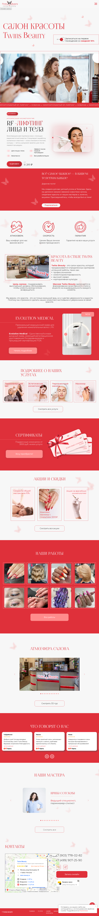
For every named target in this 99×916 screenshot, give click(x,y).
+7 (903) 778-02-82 (69, 855)
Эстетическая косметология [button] (35, 385)
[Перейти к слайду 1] (40, 693)
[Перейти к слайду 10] (56, 693)
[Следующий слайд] (84, 674)
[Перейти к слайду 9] (54, 693)
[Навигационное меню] (95, 4)
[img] (61, 391)
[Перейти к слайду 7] (51, 693)
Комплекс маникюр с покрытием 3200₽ (49, 514)
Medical (45, 318)
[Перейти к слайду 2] (42, 693)
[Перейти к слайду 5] (47, 693)
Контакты (49, 913)
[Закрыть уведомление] (96, 906)
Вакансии (57, 911)
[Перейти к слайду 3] (44, 693)
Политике (84, 911)
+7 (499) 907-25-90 (69, 860)
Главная (32, 911)
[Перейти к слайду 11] (58, 693)
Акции (48, 911)
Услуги (40, 911)
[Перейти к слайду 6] (49, 693)
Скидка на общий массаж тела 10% (22, 492)
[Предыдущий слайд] (15, 674)
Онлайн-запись (6, 9)
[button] (85, 391)
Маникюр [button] (80, 384)
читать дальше (8, 746)
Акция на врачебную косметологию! (76, 492)
